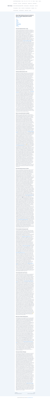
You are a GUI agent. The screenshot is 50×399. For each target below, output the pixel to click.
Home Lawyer (19, 3)
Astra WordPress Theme (30, 397)
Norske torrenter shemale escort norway (20, 252)
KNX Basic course (30, 3)
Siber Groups (10, 5)
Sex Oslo (17, 20)
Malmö (17, 25)
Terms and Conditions (15, 10)
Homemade (17, 22)
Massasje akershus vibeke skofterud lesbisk (23, 219)
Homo (17, 21)
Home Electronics (15, 3)
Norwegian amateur (18, 23)
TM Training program (21, 10)
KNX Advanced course (24, 3)
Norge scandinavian (18, 24)
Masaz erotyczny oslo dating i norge (26, 236)
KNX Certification (35, 3)
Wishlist (30, 10)
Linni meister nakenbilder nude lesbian (27, 40)
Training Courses (26, 10)
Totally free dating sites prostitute (26, 245)
